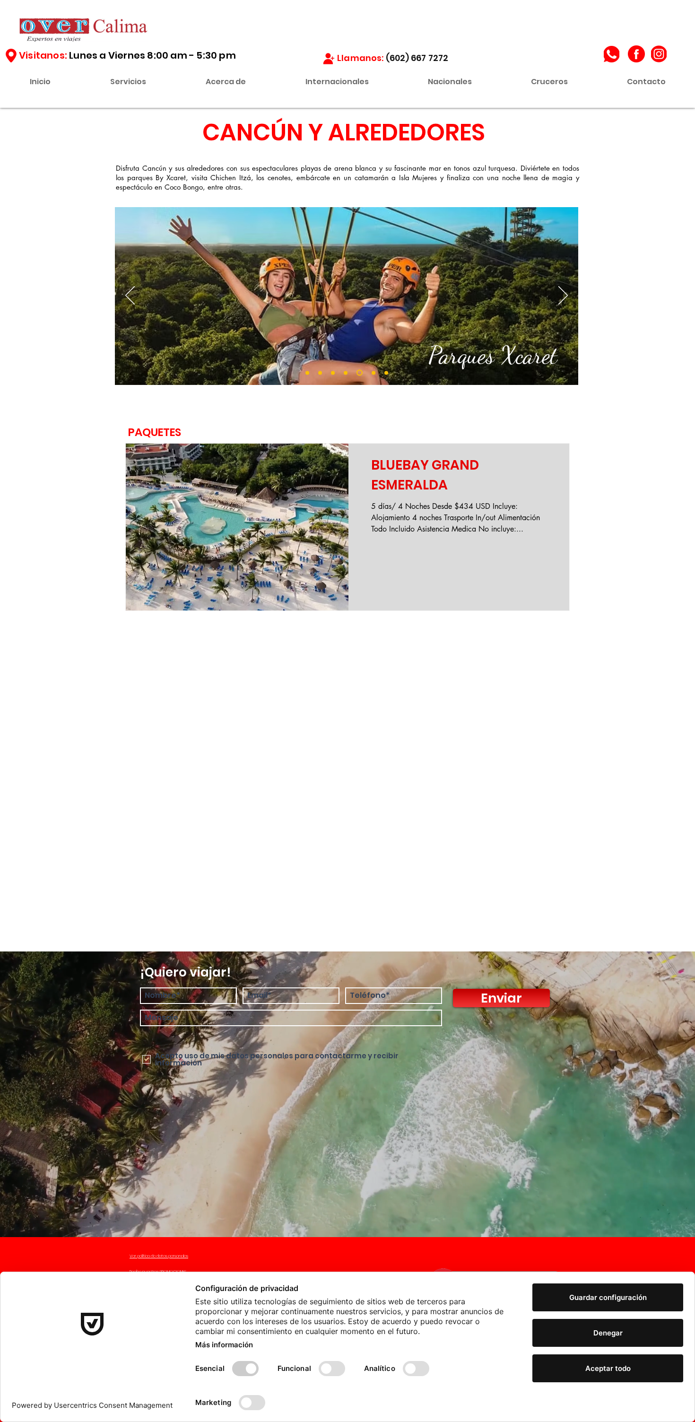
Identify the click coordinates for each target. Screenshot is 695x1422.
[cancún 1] (307, 373)
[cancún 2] (320, 373)
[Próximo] (563, 296)
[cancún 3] (333, 373)
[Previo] (130, 296)
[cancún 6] (372, 373)
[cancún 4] (346, 373)
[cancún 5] (358, 373)
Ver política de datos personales (159, 1256)
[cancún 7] (386, 373)
